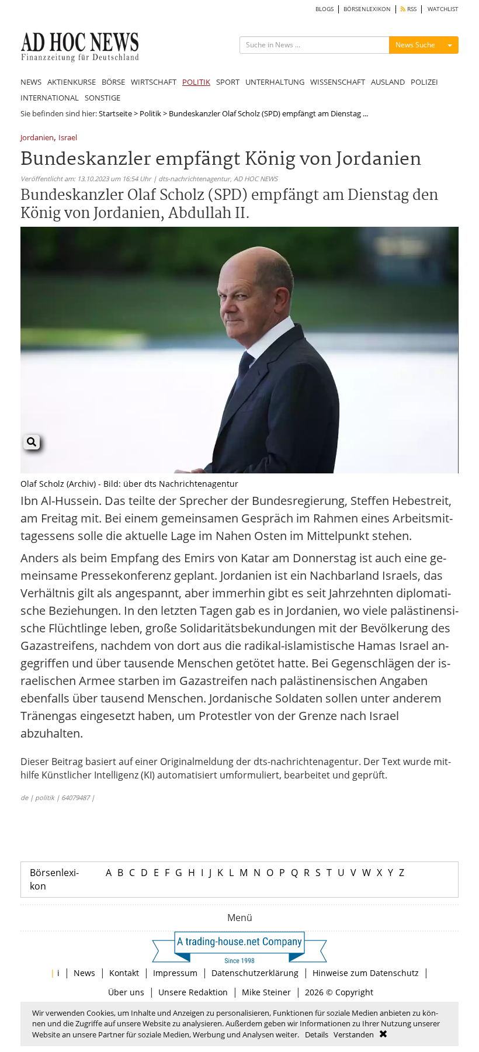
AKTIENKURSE (71, 82)
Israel (67, 138)
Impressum (175, 972)
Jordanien (37, 138)
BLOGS (324, 9)
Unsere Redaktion (193, 992)
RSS (410, 9)
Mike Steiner (266, 992)
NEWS (30, 82)
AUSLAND (388, 82)
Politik (150, 113)
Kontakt (124, 972)
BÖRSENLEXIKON (367, 9)
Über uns (126, 992)
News (84, 972)
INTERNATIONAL (49, 97)
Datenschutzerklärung (254, 972)
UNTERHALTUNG (274, 82)
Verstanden (354, 1034)
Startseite (115, 113)
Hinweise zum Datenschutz (366, 972)
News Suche (415, 45)
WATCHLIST (443, 9)
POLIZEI (424, 82)
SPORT (227, 82)
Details (316, 1034)
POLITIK (196, 82)
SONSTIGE (102, 97)
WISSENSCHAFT (337, 82)
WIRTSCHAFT (153, 82)
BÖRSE (113, 82)
